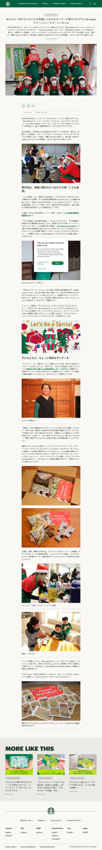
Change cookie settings (43, 263)
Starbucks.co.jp (25, 820)
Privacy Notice (41, 269)
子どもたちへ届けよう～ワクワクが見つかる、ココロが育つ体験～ (82, 785)
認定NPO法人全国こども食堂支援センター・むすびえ (47, 369)
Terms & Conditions (27, 847)
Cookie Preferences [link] (47, 847)
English (7, 832)
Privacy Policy (10, 847)
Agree (58, 263)
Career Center (56, 820)
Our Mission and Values (66, 226)
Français (8, 835)
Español (54, 835)
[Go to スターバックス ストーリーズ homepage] (7, 3)
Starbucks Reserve (73, 820)
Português (55, 839)
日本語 (85, 832)
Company (40, 820)
